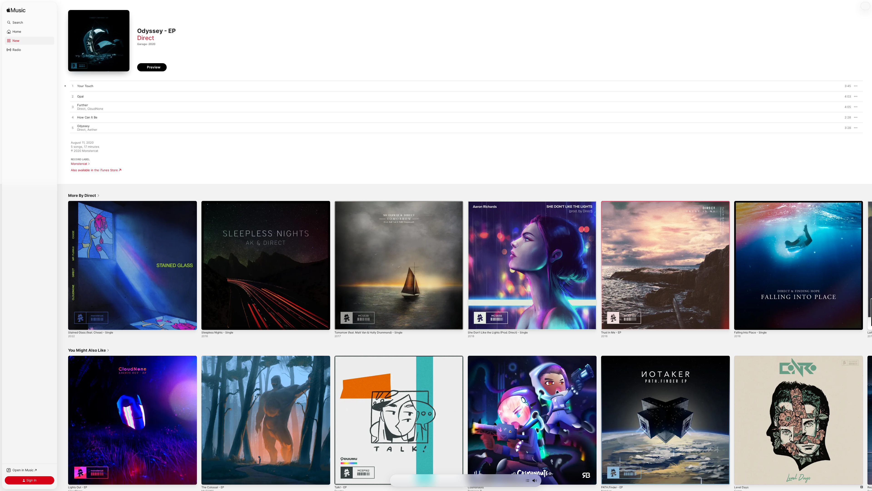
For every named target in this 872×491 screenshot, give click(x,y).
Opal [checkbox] (80, 96)
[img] (16, 10)
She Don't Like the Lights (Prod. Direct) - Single (501, 203)
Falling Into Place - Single (752, 203)
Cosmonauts (477, 357)
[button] (29, 22)
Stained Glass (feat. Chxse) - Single (93, 203)
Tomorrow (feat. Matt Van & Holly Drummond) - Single (372, 203)
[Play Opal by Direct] (72, 97)
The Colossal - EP (213, 357)
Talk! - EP (341, 357)
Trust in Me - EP (612, 203)
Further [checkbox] (82, 105)
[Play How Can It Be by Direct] (72, 117)
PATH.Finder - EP (613, 357)
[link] (84, 195)
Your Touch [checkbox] (85, 86)
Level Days (741, 357)
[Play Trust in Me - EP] (606, 324)
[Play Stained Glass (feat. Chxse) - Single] (73, 324)
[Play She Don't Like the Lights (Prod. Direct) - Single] (473, 324)
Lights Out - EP (79, 357)
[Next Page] (867, 265)
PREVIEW (846, 86)
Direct (145, 37)
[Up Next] (527, 480)
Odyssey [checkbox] (83, 126)
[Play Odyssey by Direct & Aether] (72, 128)
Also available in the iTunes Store (94, 170)
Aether (92, 129)
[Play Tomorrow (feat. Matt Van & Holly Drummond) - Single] (340, 324)
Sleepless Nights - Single (219, 203)
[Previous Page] (63, 265)
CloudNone (95, 108)
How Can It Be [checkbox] (87, 117)
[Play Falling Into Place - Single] (739, 324)
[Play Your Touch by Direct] (72, 86)
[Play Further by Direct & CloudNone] (72, 107)
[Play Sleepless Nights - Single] (207, 324)
